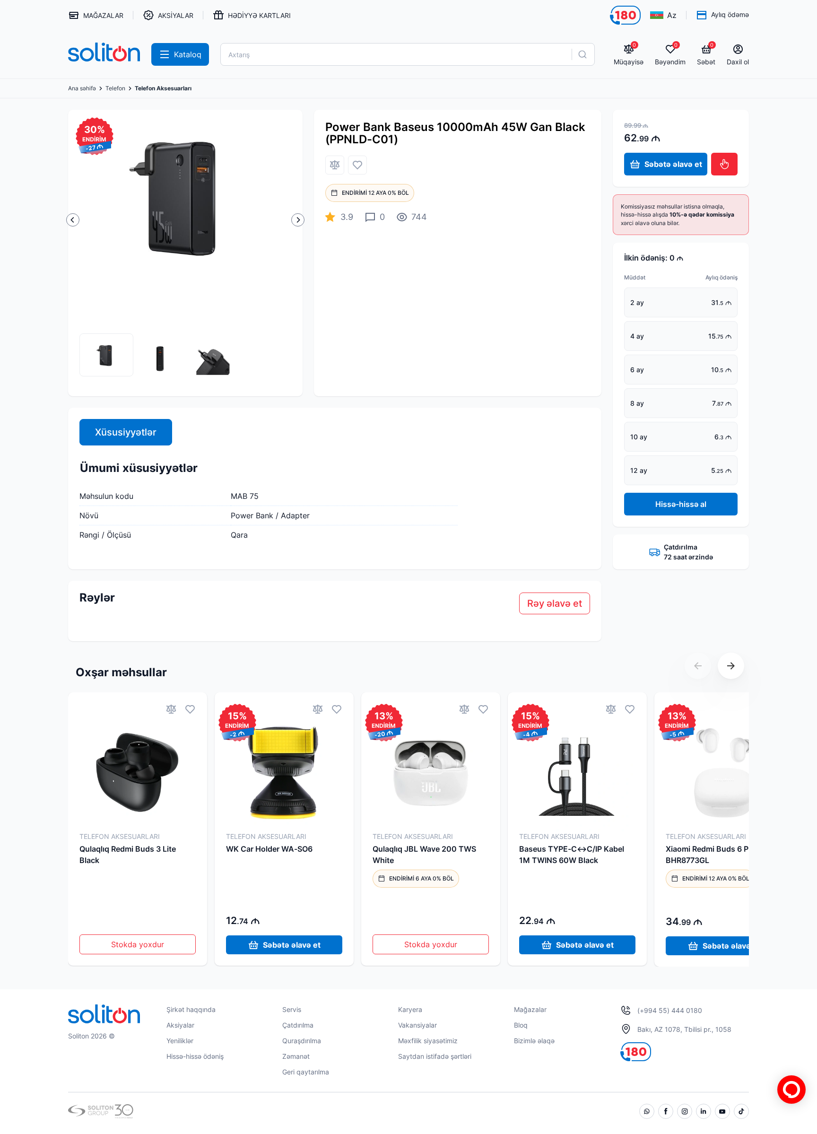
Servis (291, 1009)
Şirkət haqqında (191, 1009)
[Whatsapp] (646, 1111)
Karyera (410, 1009)
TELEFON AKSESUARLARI (119, 836)
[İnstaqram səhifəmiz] (684, 1111)
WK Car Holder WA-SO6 (269, 849)
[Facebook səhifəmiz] (665, 1111)
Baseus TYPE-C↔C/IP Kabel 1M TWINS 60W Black (571, 854)
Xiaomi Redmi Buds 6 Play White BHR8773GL (724, 854)
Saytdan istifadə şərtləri (434, 1056)
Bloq (521, 1025)
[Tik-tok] (741, 1111)
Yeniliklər (179, 1041)
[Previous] (72, 220)
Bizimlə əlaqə (534, 1041)
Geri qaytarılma (305, 1072)
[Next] (297, 220)
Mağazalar (530, 1009)
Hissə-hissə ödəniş (195, 1056)
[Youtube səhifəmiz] (722, 1111)
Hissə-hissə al (680, 504)
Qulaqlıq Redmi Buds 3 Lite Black (127, 854)
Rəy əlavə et (554, 603)
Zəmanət (296, 1056)
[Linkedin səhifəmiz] (703, 1111)
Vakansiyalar (417, 1025)
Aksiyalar (180, 1025)
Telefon (115, 88)
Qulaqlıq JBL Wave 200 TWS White (424, 854)
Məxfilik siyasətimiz (428, 1041)
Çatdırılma (297, 1025)
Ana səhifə (82, 88)
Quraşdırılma (301, 1041)
